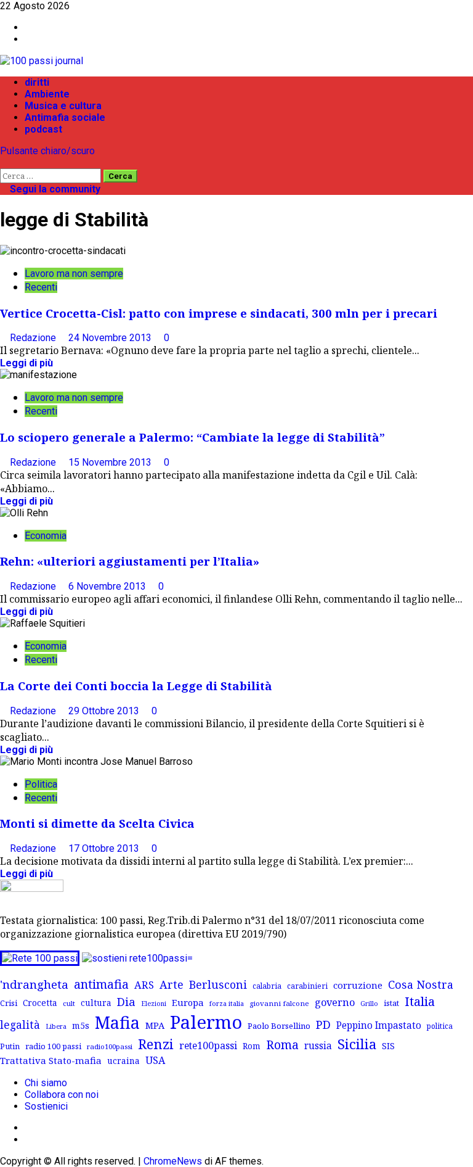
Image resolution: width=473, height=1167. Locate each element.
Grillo (369, 1003)
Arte (172, 984)
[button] (3, 162)
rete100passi (208, 1045)
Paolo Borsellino (279, 1025)
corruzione (357, 985)
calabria (267, 986)
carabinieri (307, 986)
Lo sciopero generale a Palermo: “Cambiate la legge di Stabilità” (192, 437)
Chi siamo (46, 1083)
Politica (41, 784)
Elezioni (153, 1003)
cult (69, 1003)
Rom (252, 1046)
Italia (420, 1001)
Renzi (156, 1043)
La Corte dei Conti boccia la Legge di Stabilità (136, 685)
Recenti (41, 287)
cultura (96, 1002)
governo (335, 1002)
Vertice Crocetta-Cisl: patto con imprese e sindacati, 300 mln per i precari (218, 313)
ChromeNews (173, 1161)
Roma (282, 1044)
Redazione (34, 338)
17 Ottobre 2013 (105, 848)
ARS (144, 985)
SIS (388, 1046)
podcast (43, 129)
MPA (154, 1025)
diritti (37, 82)
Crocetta (40, 1002)
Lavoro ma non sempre (74, 273)
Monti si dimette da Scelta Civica (97, 823)
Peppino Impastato (378, 1025)
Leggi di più (26, 363)
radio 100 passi (53, 1046)
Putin (10, 1046)
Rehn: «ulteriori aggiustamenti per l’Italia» (129, 561)
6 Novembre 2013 (108, 586)
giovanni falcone (279, 1003)
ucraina (123, 1060)
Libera (56, 1026)
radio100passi (109, 1046)
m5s (80, 1025)
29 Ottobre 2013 (105, 711)
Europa (188, 1002)
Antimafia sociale (65, 117)
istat (391, 1002)
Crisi (8, 1002)
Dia (126, 1001)
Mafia (117, 1022)
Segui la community (53, 189)
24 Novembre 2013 (111, 338)
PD (323, 1024)
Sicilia (357, 1044)
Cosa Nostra (420, 984)
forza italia (226, 1003)
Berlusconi (218, 984)
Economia (46, 536)
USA (155, 1060)
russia (318, 1045)
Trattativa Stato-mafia (51, 1060)
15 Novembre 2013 (111, 462)
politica (440, 1026)
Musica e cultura (63, 106)
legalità (20, 1024)
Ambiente (47, 94)
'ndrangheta (34, 984)
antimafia (101, 984)
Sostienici (46, 1106)
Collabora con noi (62, 1094)
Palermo (206, 1022)
